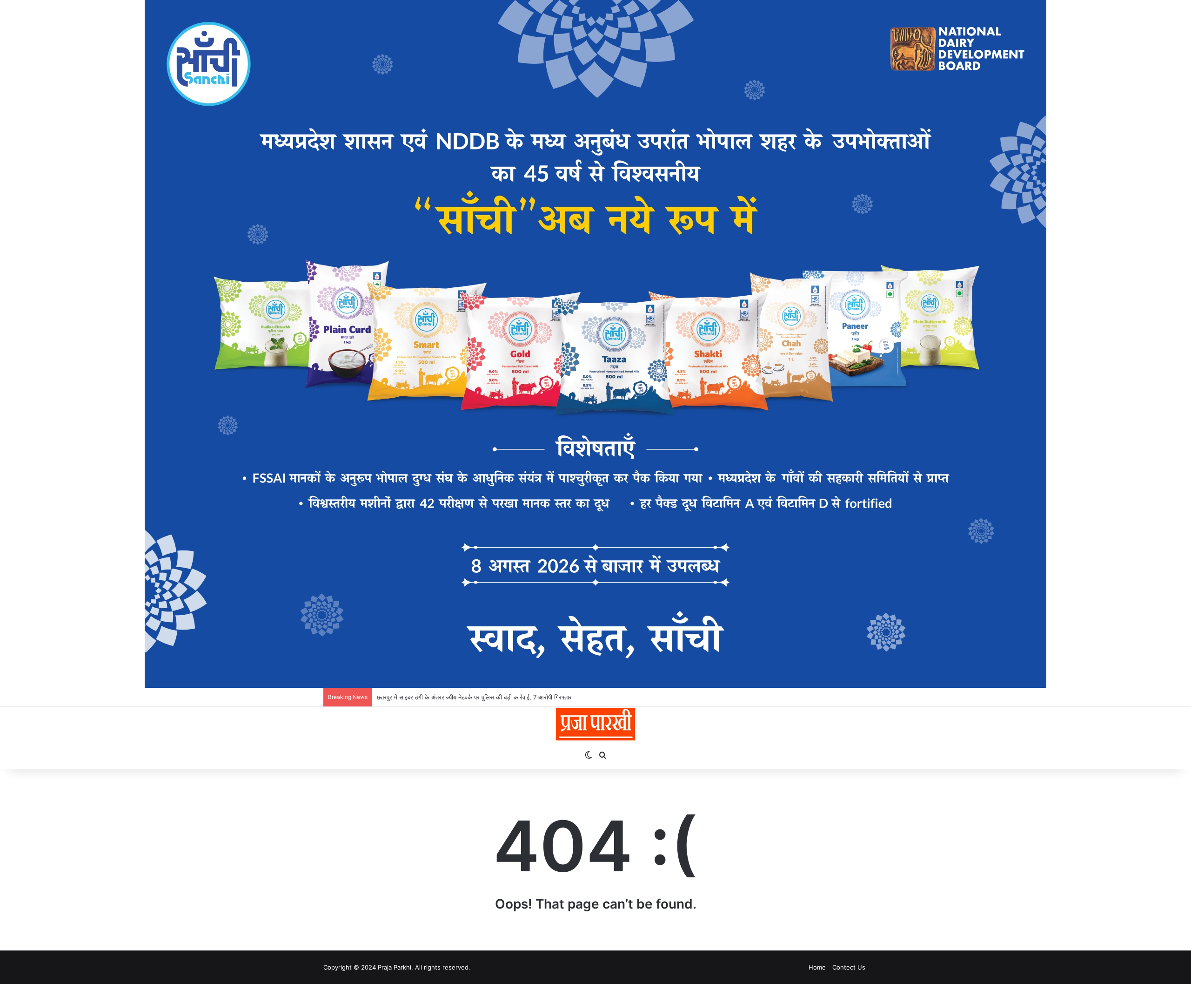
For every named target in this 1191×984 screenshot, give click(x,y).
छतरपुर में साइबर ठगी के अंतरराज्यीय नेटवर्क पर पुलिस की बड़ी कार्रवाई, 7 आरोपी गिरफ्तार (474, 697)
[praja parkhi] (595, 724)
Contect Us (848, 967)
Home (817, 967)
